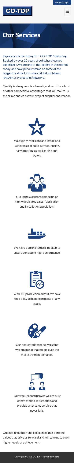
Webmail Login (62, 2)
